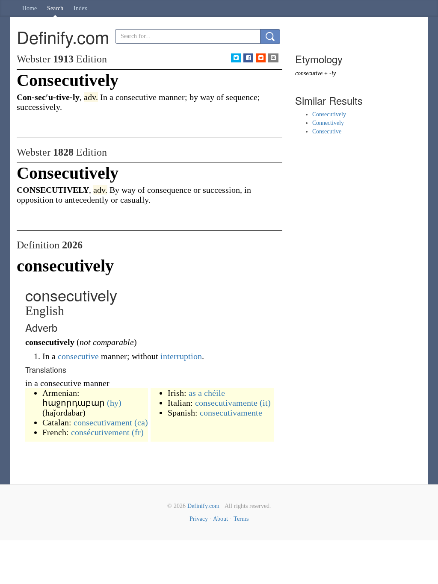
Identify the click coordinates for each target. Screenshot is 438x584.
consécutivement (100, 432)
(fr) (138, 432)
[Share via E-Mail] (273, 58)
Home (29, 8)
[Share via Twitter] (236, 58)
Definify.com (203, 506)
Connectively (328, 123)
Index (80, 8)
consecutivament (103, 422)
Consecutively (329, 114)
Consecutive (326, 131)
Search (55, 8)
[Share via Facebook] (248, 58)
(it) (265, 402)
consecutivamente (226, 402)
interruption (181, 356)
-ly (332, 73)
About (220, 519)
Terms (241, 519)
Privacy (198, 519)
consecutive (78, 356)
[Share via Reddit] (260, 58)
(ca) (141, 422)
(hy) (114, 402)
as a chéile (207, 393)
